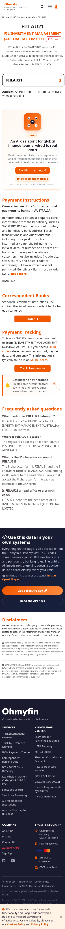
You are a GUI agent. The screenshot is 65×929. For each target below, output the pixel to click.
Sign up (55, 385)
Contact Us (8, 842)
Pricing (6, 836)
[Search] (42, 7)
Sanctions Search (12, 789)
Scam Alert (12, 847)
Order (31, 319)
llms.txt (51, 575)
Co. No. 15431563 (48, 837)
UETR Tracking (43, 746)
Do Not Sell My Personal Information (37, 886)
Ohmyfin (11, 4)
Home (5, 17)
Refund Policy (25, 881)
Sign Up (7, 853)
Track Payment (31, 368)
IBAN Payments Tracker (16, 752)
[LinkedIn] (4, 860)
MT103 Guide (43, 751)
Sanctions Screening (14, 795)
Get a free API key (31, 591)
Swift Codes (17, 17)
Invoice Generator (45, 796)
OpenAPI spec (10, 579)
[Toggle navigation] (50, 6)
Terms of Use (9, 881)
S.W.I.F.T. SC (7, 903)
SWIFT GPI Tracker (46, 776)
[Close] (61, 917)
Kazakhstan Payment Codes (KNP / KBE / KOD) (14, 780)
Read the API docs (32, 601)
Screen (55, 39)
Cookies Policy (16, 924)
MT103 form (38, 360)
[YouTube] (12, 860)
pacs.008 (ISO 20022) (47, 781)
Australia (30, 17)
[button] (56, 6)
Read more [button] (19, 274)
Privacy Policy (39, 924)
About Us (7, 831)
